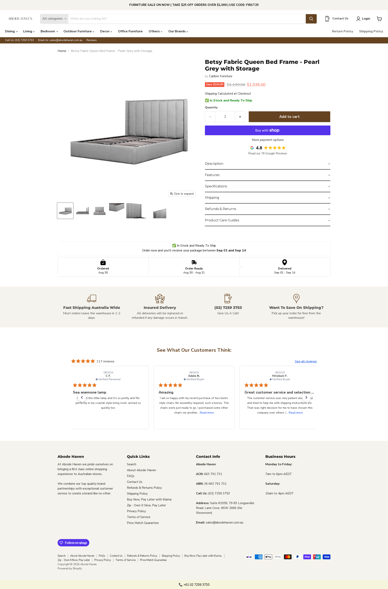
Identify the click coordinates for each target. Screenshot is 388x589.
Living (28, 31)
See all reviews (306, 361)
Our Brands (177, 31)
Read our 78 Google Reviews (267, 153)
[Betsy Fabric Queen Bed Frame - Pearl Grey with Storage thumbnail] (65, 211)
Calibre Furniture (220, 76)
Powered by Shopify (70, 568)
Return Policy (342, 31)
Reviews (91, 40)
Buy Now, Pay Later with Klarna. (149, 499)
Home (62, 51)
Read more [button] (207, 413)
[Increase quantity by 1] (240, 116)
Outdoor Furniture (78, 31)
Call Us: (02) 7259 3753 (19, 40)
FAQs (130, 476)
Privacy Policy (136, 511)
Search (131, 464)
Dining (10, 31)
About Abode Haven (141, 470)
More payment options (268, 140)
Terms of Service (138, 517)
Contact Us (134, 482)
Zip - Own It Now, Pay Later (146, 505)
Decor (105, 31)
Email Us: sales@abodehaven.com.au (60, 40)
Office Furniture (130, 31)
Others (155, 31)
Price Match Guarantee (143, 523)
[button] (267, 164)
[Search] (311, 18)
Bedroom (48, 31)
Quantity (211, 107)
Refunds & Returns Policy (144, 488)
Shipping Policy (371, 31)
